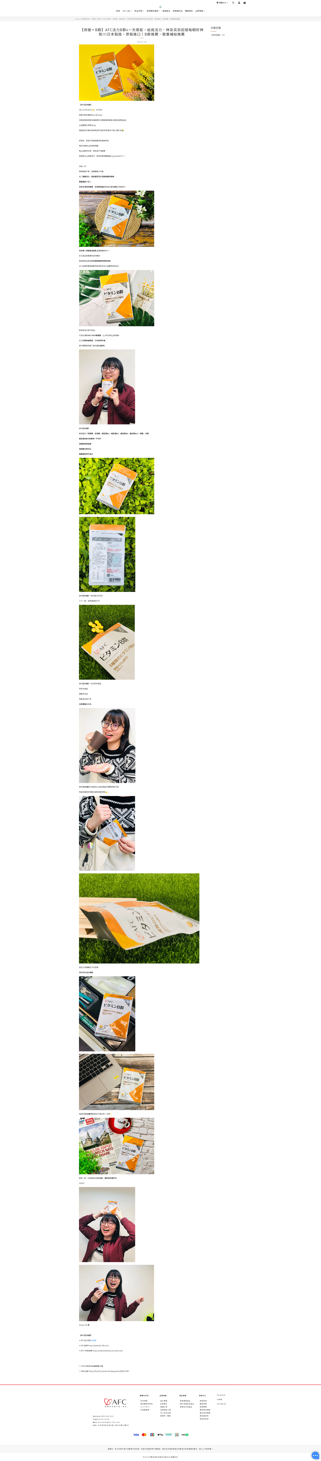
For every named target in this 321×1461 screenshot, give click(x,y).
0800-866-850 (107, 1416)
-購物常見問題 (204, 1410)
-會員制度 (203, 1401)
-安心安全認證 (165, 1413)
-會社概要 (163, 1401)
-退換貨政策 (204, 1419)
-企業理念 (163, 1404)
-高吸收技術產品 (185, 1407)
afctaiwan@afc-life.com (109, 1422)
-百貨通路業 (144, 1410)
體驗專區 (189, 11)
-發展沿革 (163, 1407)
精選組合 (166, 11)
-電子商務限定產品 (186, 1404)
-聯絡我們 (203, 1404)
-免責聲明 (203, 1407)
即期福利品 (178, 11)
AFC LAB (126, 11)
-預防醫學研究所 (146, 1404)
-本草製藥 (144, 1401)
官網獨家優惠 (152, 11)
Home (77, 19)
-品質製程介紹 (165, 1410)
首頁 (118, 11)
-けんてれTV (145, 1407)
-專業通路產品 (185, 1401)
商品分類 (138, 11)
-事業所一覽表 (165, 1416)
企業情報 (199, 11)
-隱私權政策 (204, 1416)
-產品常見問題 (204, 1413)
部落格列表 (85, 19)
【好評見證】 (218, 35)
